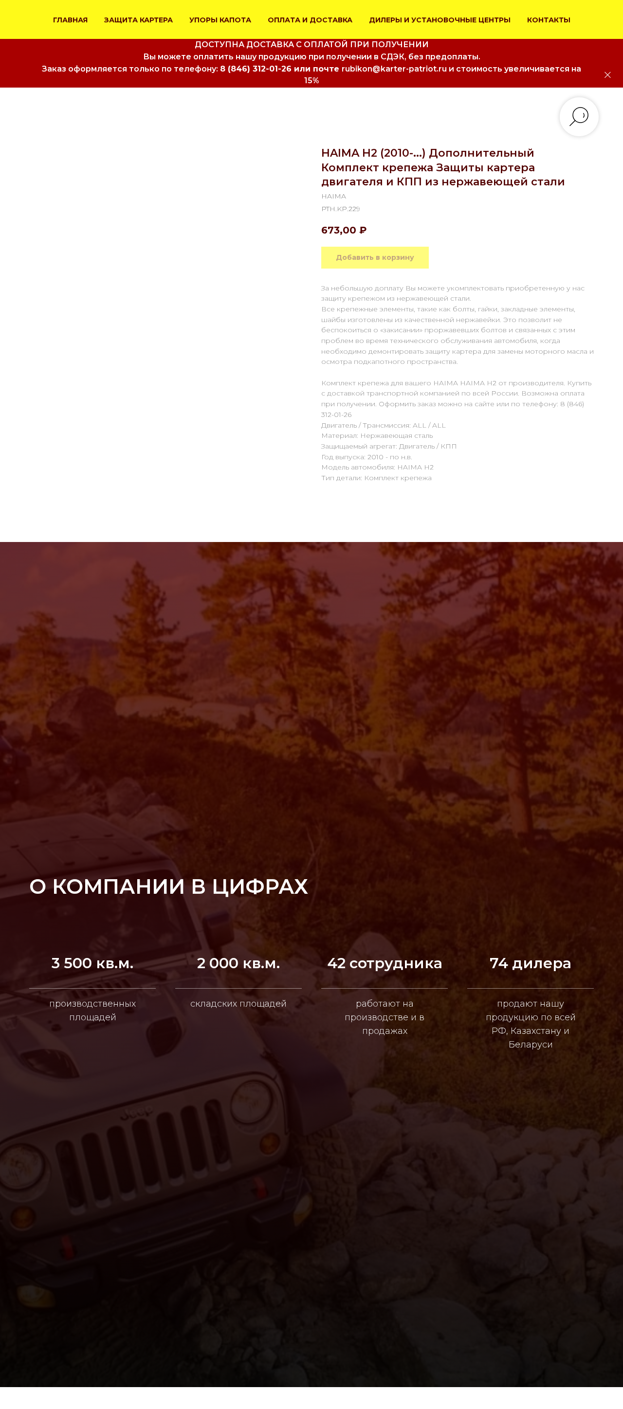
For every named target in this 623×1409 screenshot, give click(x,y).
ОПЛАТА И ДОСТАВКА (310, 20)
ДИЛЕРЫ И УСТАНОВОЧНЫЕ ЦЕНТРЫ (440, 20)
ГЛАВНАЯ (70, 20)
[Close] (607, 75)
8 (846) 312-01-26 (256, 68)
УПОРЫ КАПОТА (220, 20)
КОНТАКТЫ (548, 20)
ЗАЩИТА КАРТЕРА (138, 20)
